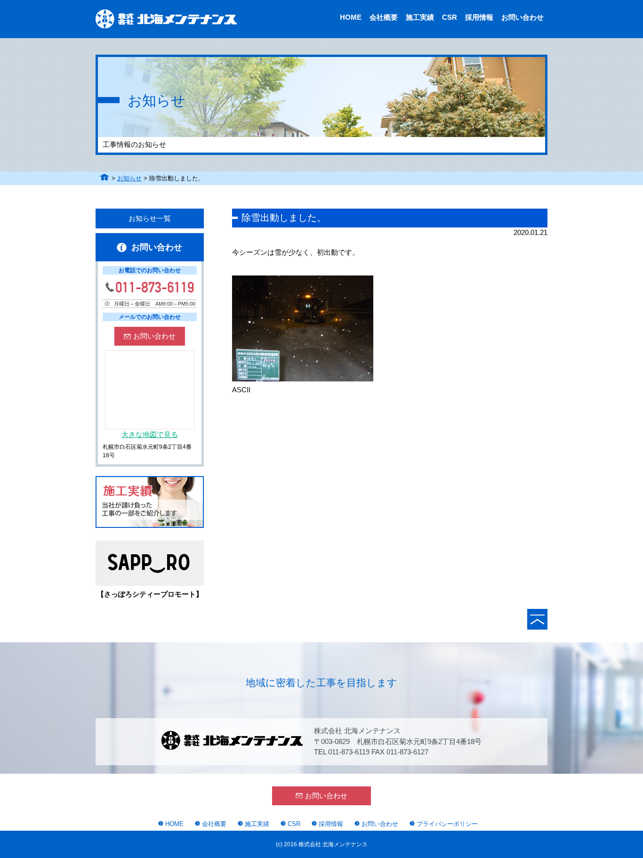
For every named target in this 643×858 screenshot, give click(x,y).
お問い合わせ (522, 17)
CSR (449, 17)
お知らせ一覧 (150, 218)
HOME (351, 17)
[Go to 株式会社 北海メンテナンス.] (104, 178)
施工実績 (420, 17)
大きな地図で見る (149, 434)
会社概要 (384, 17)
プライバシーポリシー (447, 823)
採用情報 (479, 17)
